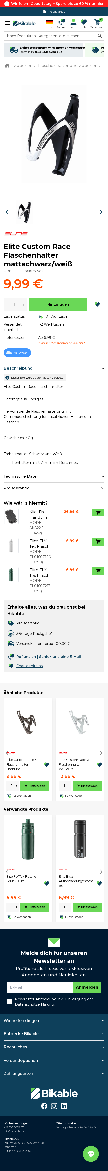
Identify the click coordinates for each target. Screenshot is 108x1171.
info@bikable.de (14, 1131)
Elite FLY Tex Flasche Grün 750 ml (21, 879)
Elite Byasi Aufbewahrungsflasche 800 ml (76, 881)
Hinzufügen (58, 304)
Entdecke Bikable (21, 1033)
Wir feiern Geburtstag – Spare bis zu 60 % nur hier (57, 3)
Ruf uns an (26, 656)
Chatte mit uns (29, 666)
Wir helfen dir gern (22, 1020)
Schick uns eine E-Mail (60, 656)
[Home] (8, 65)
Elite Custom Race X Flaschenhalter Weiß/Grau (74, 764)
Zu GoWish (20, 352)
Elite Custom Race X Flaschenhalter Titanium (21, 764)
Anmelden (87, 987)
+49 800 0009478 (14, 1127)
